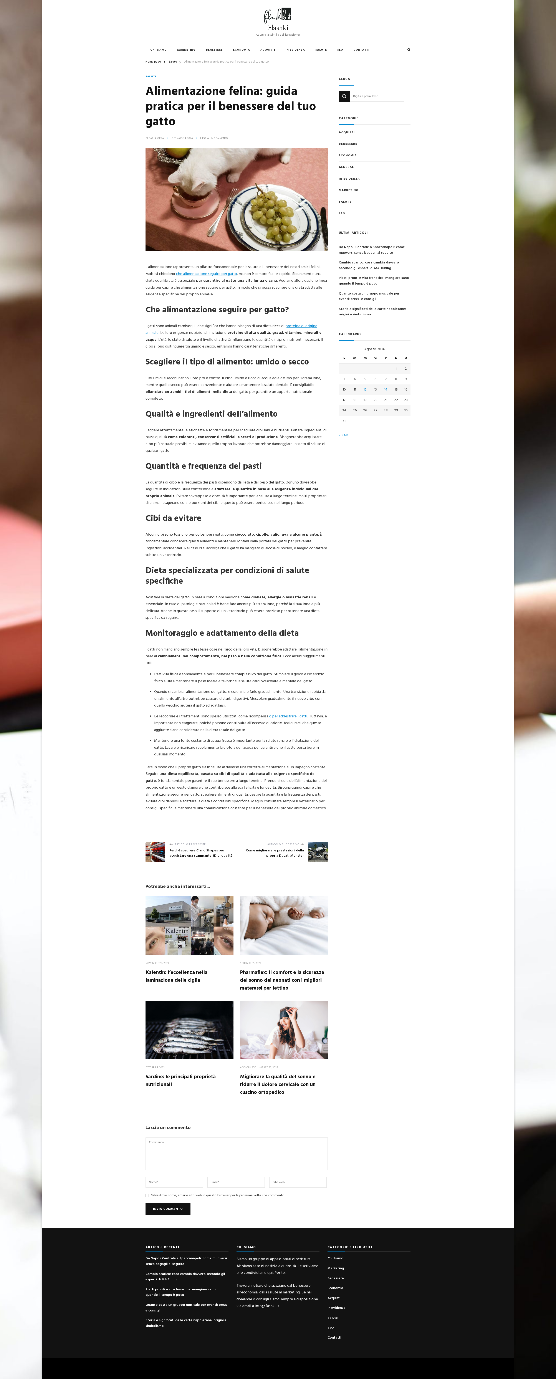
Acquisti (267, 50)
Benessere (214, 50)
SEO (340, 50)
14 (385, 389)
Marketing (186, 50)
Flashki (278, 28)
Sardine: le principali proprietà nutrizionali (181, 1081)
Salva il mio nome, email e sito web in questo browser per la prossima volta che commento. (218, 1195)
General (346, 167)
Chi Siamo (158, 50)
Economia (241, 50)
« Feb (343, 435)
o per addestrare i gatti (288, 716)
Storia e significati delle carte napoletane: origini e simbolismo (372, 312)
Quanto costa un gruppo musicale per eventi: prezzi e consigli (369, 296)
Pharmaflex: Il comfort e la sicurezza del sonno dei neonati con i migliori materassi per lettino (282, 980)
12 (365, 389)
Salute (321, 50)
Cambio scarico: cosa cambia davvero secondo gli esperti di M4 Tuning (369, 265)
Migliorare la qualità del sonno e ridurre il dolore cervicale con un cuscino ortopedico (278, 1085)
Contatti (361, 50)
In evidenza (295, 50)
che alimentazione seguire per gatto (206, 274)
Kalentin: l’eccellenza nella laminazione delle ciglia (176, 976)
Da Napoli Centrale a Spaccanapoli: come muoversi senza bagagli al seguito (372, 250)
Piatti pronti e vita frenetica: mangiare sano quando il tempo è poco (374, 280)
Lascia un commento (214, 139)
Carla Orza (156, 139)
